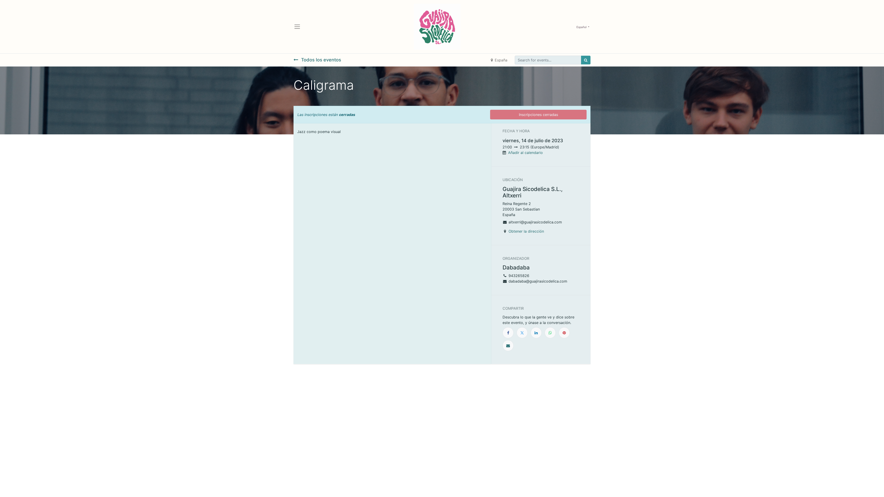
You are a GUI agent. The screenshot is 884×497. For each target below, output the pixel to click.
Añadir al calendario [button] (525, 152)
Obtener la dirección (526, 231)
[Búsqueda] (585, 60)
